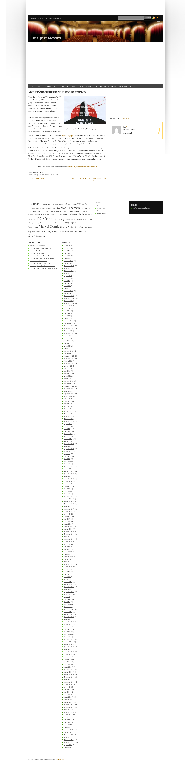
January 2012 (68, 672)
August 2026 (68, 246)
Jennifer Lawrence (55, 222)
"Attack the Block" (38, 172)
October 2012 (68, 649)
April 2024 (67, 316)
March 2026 (68, 258)
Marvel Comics (50, 226)
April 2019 (67, 461)
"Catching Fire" (59, 204)
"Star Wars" (61, 208)
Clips (31, 86)
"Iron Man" (31, 208)
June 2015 (67, 572)
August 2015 (68, 567)
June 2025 (67, 281)
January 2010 (68, 732)
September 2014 (69, 592)
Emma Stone (80, 219)
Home (33, 19)
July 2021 (67, 398)
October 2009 (68, 740)
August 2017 (68, 511)
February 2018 (68, 496)
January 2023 (68, 353)
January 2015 (68, 582)
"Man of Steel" (40, 208)
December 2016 (69, 531)
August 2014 (68, 594)
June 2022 (67, 371)
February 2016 (68, 556)
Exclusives (47, 86)
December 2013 (69, 614)
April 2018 (67, 491)
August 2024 (68, 306)
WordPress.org (102, 213)
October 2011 (68, 679)
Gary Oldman (88, 219)
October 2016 (68, 536)
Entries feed (101, 208)
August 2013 (68, 624)
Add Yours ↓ (125, 119)
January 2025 (68, 293)
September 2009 (69, 742)
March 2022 (68, 378)
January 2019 (68, 469)
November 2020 (69, 416)
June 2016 (67, 546)
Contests (38, 86)
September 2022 (69, 363)
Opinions (80, 86)
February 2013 (68, 639)
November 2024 (69, 298)
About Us (42, 19)
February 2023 (68, 351)
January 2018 (68, 499)
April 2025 (67, 286)
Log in (99, 206)
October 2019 (68, 446)
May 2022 (67, 373)
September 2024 (69, 303)
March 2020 (68, 434)
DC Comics (46, 218)
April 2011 (67, 694)
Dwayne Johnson (70, 219)
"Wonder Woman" (56, 211)
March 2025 (68, 288)
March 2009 (68, 747)
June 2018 (67, 486)
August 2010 (68, 714)
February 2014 (68, 609)
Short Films (112, 86)
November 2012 (69, 647)
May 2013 (67, 632)
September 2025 (69, 273)
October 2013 (68, 619)
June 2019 (67, 456)
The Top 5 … (133, 86)
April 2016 (67, 551)
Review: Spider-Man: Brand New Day (42, 266)
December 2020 (69, 414)
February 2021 (68, 411)
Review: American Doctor (38, 261)
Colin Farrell (89, 214)
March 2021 (68, 409)
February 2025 (68, 291)
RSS (158, 18)
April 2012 (67, 664)
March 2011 (68, 697)
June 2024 (67, 311)
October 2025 (68, 271)
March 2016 (68, 554)
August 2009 (68, 745)
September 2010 (69, 712)
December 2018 (69, 471)
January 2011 (68, 702)
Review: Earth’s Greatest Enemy (40, 248)
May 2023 (67, 343)
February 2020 (68, 436)
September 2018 (69, 479)
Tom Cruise (74, 231)
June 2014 (67, 599)
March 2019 (68, 464)
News (73, 86)
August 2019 (68, 451)
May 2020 (67, 431)
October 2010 (68, 709)
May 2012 (67, 662)
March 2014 (68, 607)
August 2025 (68, 276)
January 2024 (68, 323)
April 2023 (67, 346)
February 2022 (68, 381)
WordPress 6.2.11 (60, 759)
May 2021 (67, 404)
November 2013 (69, 617)
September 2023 (69, 333)
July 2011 (67, 687)
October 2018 (68, 476)
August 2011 (68, 684)
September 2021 (69, 393)
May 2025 (67, 283)
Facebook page (67, 135)
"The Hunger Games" (36, 211)
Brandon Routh (40, 214)
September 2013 (69, 622)
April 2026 (67, 256)
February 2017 (68, 526)
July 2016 (67, 544)
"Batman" (34, 203)
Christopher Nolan (76, 214)
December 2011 (69, 674)
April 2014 (67, 604)
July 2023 (67, 338)
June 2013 (67, 629)
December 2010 (69, 704)
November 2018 (69, 474)
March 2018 (68, 494)
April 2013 (67, 634)
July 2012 (67, 657)
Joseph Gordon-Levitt (82, 223)
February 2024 (68, 321)
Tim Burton (65, 231)
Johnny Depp (69, 222)
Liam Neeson (33, 227)
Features (56, 86)
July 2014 (67, 597)
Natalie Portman (81, 227)
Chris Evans (50, 214)
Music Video (67, 226)
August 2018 (68, 481)
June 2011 (67, 689)
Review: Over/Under (36, 251)
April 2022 (67, 376)
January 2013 (68, 642)
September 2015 (69, 564)
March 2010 (68, 727)
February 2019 (68, 466)
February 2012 (68, 669)
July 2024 (67, 308)
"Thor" (47, 211)
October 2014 (68, 589)
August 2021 (68, 396)
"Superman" (73, 208)
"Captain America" (47, 204)
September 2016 (69, 539)
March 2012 (68, 667)
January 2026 (68, 263)
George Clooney (33, 223)
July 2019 (67, 454)
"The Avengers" (87, 208)
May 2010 (67, 722)
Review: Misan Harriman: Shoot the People (44, 268)
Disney (60, 219)
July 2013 (67, 627)
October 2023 (68, 331)
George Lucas (44, 223)
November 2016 (69, 534)
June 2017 (67, 516)
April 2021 (67, 406)
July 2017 (67, 514)
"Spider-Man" (50, 208)
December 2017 (69, 501)
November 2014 (69, 587)
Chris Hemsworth (61, 214)
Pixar (33, 231)
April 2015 (67, 577)
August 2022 (68, 366)
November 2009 (69, 737)
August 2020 (68, 424)
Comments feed (102, 211)
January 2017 (68, 529)
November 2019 (69, 444)
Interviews (65, 86)
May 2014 (67, 602)
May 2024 (67, 313)
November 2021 (69, 388)
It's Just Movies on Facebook (142, 208)
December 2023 (69, 326)
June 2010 (67, 719)
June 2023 (67, 341)
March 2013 (68, 637)
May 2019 (67, 459)
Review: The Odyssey (37, 253)
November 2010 (69, 707)
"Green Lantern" (71, 204)
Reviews (103, 86)
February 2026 (68, 261)
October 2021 (68, 391)
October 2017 (68, 506)
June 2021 (67, 401)
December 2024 (69, 296)
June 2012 (67, 659)
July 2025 (67, 278)
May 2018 (67, 489)
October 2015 (68, 562)
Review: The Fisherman (37, 246)
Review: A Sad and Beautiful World (41, 256)
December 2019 (69, 441)
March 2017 (68, 524)
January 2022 (68, 383)
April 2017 (67, 521)
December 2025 (69, 266)
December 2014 (69, 584)
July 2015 (67, 569)
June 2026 (67, 251)
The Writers (55, 19)
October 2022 (68, 361)
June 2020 (67, 429)
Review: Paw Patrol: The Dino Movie (42, 258)
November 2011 (69, 677)
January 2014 (68, 612)
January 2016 (68, 559)
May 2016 (67, 549)
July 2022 (67, 368)
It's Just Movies (47, 38)
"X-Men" (65, 211)
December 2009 (69, 735)
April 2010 (67, 725)
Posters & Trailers (91, 86)
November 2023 (69, 328)
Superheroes (123, 86)
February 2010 (68, 730)
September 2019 (69, 449)
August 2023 (68, 336)
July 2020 (67, 426)
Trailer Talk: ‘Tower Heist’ (40, 178)
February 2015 (68, 579)
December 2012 (69, 644)
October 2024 (68, 301)
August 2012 (68, 654)
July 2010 (67, 717)
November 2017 (69, 504)
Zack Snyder (40, 236)
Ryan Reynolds (55, 231)
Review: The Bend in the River (40, 263)
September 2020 (69, 421)
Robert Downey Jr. (42, 231)
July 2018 (67, 484)
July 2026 (67, 248)
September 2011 (69, 682)
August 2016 (68, 541)
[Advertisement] (95, 6)
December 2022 (69, 356)
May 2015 (67, 574)
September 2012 (69, 652)
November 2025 (69, 268)
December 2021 (69, 386)
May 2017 (67, 519)
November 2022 (69, 358)
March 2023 (68, 348)
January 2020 (68, 439)
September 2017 (69, 509)
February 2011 (68, 699)
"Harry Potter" (84, 204)
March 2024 (68, 318)
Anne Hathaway (75, 211)
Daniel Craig (32, 219)
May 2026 (67, 253)
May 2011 (67, 692)
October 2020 (68, 419)
